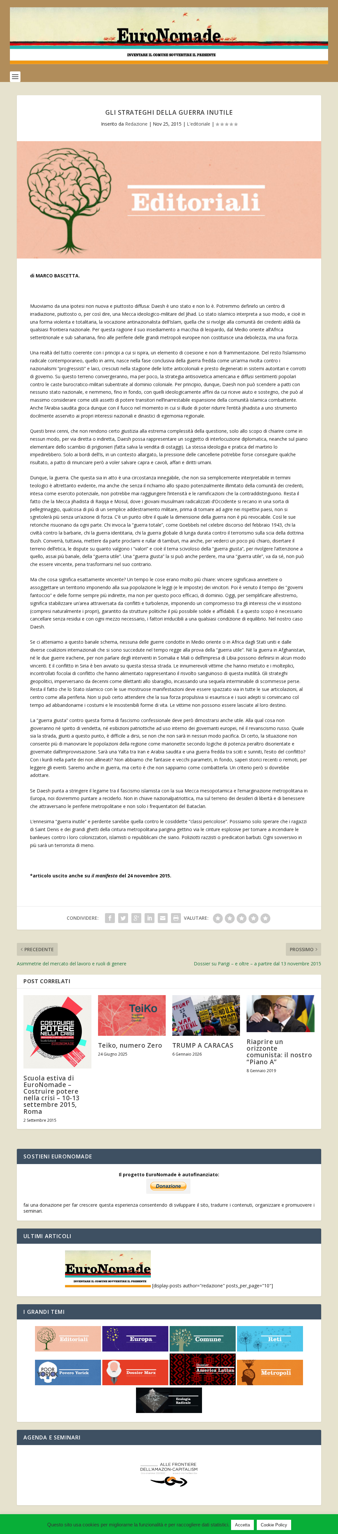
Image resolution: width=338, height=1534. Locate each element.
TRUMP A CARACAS (203, 1045)
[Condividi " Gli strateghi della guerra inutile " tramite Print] (176, 918)
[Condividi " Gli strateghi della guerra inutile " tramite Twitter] (123, 918)
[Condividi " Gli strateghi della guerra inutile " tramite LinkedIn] (149, 918)
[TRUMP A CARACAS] (206, 1015)
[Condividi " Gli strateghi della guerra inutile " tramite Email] (162, 918)
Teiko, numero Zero (130, 1045)
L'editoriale (198, 124)
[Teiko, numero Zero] (132, 1015)
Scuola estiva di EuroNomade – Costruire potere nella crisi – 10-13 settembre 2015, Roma (51, 1095)
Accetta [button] (242, 1524)
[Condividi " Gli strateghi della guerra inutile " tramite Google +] (136, 918)
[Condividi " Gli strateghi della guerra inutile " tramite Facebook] (110, 918)
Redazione (136, 124)
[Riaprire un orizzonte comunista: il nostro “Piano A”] (280, 1013)
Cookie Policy (274, 1524)
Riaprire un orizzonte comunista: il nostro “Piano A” (279, 1051)
